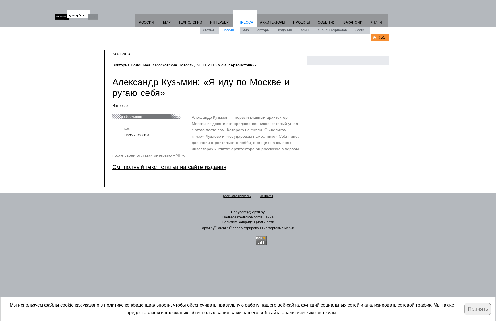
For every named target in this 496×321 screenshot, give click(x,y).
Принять (478, 309)
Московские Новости (174, 65)
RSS (381, 37)
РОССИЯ (146, 22)
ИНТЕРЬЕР (219, 22)
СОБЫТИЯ (327, 22)
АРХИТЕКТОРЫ (272, 22)
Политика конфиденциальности (248, 222)
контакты (266, 196)
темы (305, 30)
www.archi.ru (76, 15)
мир (246, 30)
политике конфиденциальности (137, 305)
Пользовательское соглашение (248, 217)
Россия (228, 30)
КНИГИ (376, 22)
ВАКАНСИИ (353, 22)
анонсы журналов (332, 30)
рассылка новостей (237, 196)
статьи (208, 30)
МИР (167, 22)
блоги (359, 30)
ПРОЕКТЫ (301, 22)
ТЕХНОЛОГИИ (190, 22)
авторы (263, 30)
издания (285, 30)
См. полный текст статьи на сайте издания (169, 167)
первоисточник (242, 65)
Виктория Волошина (131, 65)
